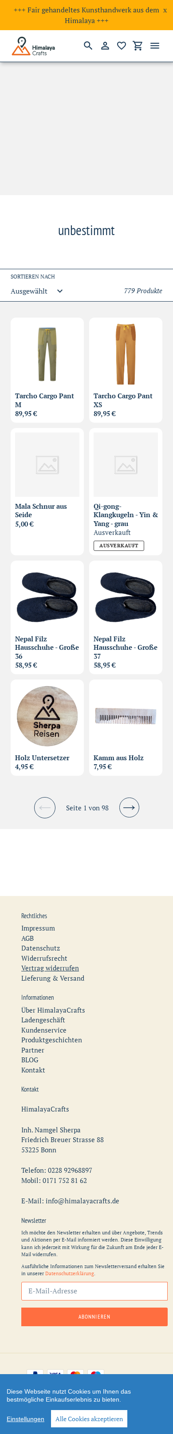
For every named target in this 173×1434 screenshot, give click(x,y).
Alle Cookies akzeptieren (89, 1418)
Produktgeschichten (51, 1039)
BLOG (29, 1059)
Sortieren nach (33, 276)
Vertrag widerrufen (50, 967)
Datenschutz (40, 947)
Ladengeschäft (43, 1019)
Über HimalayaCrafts (53, 1010)
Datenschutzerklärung (69, 1273)
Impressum (38, 927)
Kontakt (33, 1069)
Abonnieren (94, 1316)
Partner (32, 1049)
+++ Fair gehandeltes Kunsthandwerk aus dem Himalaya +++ (86, 15)
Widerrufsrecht (44, 958)
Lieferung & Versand (52, 978)
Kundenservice (44, 1029)
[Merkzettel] (122, 46)
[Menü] (154, 46)
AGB (27, 938)
